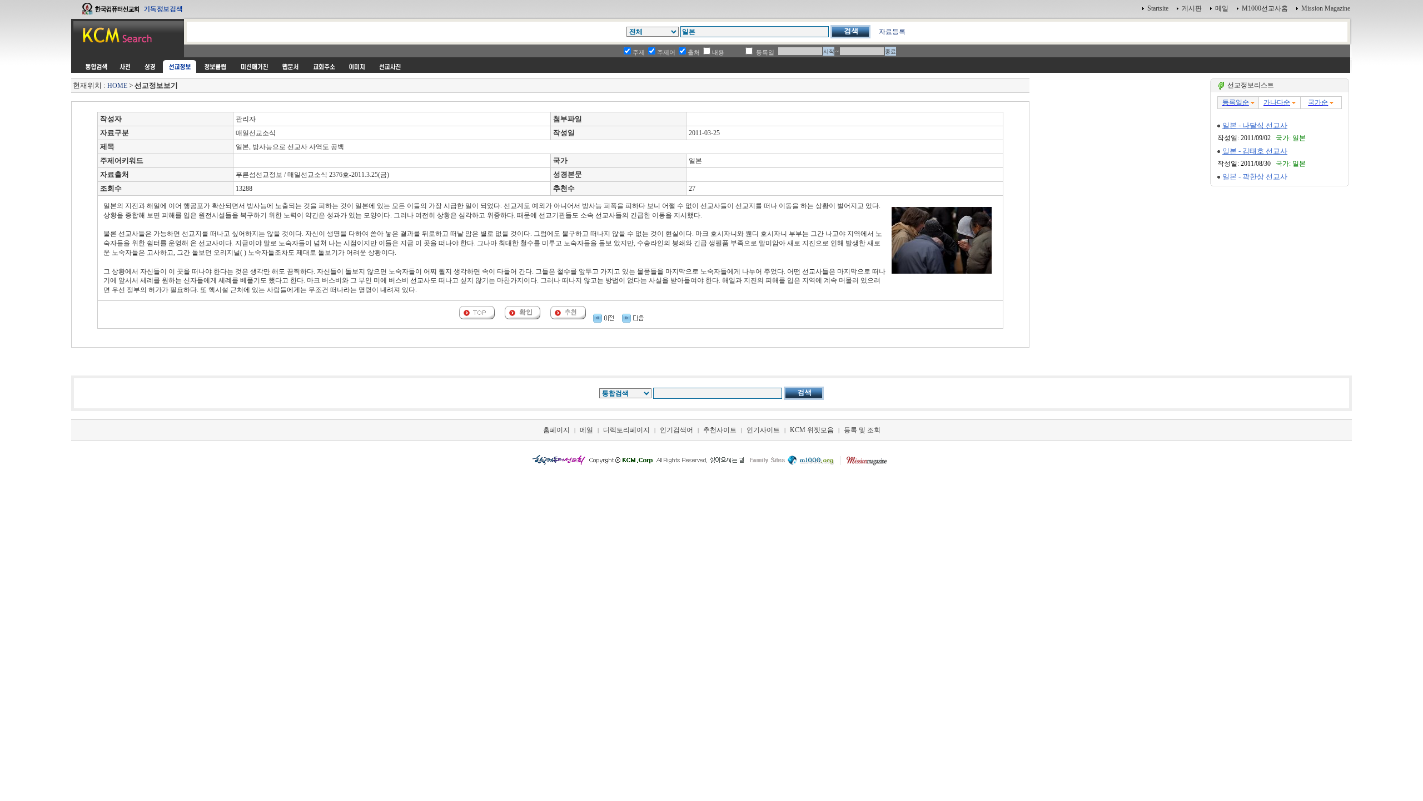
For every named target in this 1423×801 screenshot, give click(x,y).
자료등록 (892, 32)
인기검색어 (676, 430)
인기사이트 (763, 430)
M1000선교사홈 (1265, 8)
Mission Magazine (1325, 8)
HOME (117, 86)
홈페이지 (556, 430)
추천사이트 (720, 430)
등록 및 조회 (862, 430)
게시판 (1192, 8)
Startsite (1157, 8)
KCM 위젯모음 (812, 430)
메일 (1221, 8)
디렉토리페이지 (626, 430)
